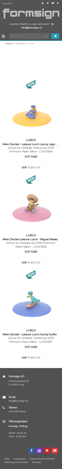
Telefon (13, 407)
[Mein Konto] (43, 3)
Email (12, 397)
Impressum (19, 458)
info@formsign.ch (18, 400)
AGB (6, 458)
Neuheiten (20, 43)
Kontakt (36, 462)
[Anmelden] (57, 3)
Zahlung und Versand (16, 462)
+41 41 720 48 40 (17, 411)
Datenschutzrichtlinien (42, 458)
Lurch (31, 43)
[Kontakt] (53, 3)
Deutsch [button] (6, 3)
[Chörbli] (48, 3)
